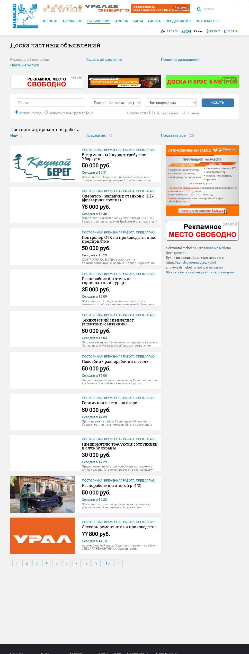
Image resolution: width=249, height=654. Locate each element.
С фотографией (166, 113)
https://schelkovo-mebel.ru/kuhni (191, 262)
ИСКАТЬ (217, 103)
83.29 (213, 31)
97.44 (230, 31)
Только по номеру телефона (71, 113)
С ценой (193, 113)
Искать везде (30, 113)
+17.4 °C (172, 31)
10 (107, 563)
